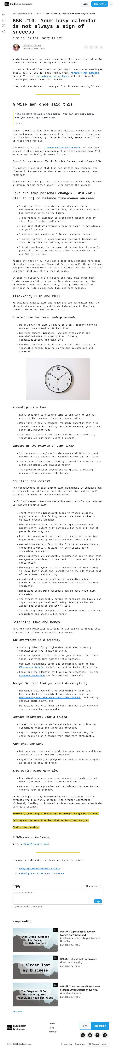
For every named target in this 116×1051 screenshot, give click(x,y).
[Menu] (111, 3)
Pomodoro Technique (32, 675)
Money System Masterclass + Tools (39, 868)
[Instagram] (105, 1035)
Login (85, 4)
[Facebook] (97, 1035)
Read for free (100, 4)
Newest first (92, 886)
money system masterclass (63, 148)
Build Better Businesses (23, 13)
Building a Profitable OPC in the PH (41, 873)
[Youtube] (90, 1035)
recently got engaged (85, 73)
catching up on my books (53, 76)
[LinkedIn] (83, 1035)
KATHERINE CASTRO (31, 46)
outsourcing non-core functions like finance (49, 697)
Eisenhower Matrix (31, 667)
